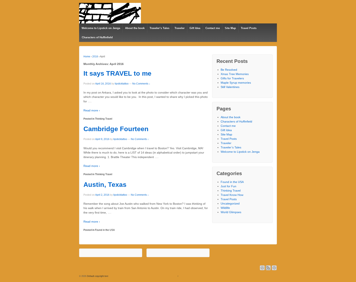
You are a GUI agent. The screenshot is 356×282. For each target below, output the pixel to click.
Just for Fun (228, 186)
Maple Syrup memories (236, 82)
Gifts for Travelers (232, 78)
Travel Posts (248, 28)
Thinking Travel (103, 118)
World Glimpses (231, 212)
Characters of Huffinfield (97, 37)
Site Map (230, 28)
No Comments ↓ (141, 83)
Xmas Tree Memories (235, 74)
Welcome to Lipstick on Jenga (101, 28)
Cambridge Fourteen (116, 129)
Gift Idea (195, 28)
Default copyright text (97, 276)
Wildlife (225, 207)
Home (86, 56)
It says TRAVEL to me (117, 73)
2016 (95, 56)
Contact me (212, 28)
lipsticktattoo (122, 83)
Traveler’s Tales (159, 28)
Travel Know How (232, 194)
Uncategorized (230, 203)
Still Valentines (230, 87)
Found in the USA (105, 230)
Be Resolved (229, 69)
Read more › (91, 110)
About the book (135, 28)
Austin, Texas (104, 184)
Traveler (179, 28)
